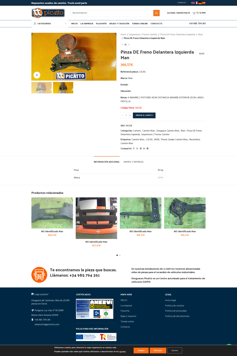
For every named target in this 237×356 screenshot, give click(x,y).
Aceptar (141, 350)
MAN (201, 54)
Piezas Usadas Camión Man (174, 139)
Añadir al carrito (144, 115)
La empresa (126, 305)
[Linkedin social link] (144, 149)
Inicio (123, 34)
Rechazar (158, 350)
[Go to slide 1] (117, 255)
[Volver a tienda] (125, 44)
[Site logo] (48, 13)
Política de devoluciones (177, 316)
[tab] (107, 160)
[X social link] (137, 149)
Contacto (125, 327)
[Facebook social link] (133, 149)
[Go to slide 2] (120, 255)
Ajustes (174, 350)
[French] (196, 3)
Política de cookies (174, 305)
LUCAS (149, 139)
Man (200, 34)
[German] (200, 3)
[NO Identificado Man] (52, 213)
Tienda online (127, 321)
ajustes (122, 351)
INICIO (124, 300)
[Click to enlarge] (36, 75)
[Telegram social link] (147, 149)
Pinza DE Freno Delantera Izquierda (177, 34)
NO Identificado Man (52, 231)
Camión (137, 131)
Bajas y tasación (128, 316)
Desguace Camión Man (167, 131)
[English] (193, 3)
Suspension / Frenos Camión (143, 34)
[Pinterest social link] (141, 149)
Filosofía (125, 311)
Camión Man (148, 131)
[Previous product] (122, 44)
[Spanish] (204, 3)
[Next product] (128, 44)
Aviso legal (170, 300)
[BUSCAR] (156, 13)
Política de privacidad (175, 311)
